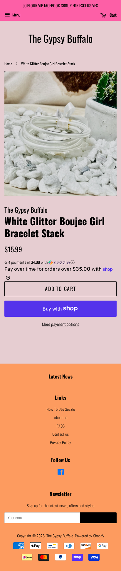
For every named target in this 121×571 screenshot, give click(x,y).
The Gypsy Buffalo (60, 39)
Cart (112, 15)
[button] (60, 262)
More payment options (60, 324)
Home (8, 64)
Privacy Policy (60, 442)
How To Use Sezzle (60, 409)
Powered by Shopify (89, 535)
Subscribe (98, 518)
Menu (15, 15)
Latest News (60, 376)
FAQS (60, 426)
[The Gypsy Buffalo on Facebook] (60, 472)
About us (60, 417)
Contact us (60, 434)
